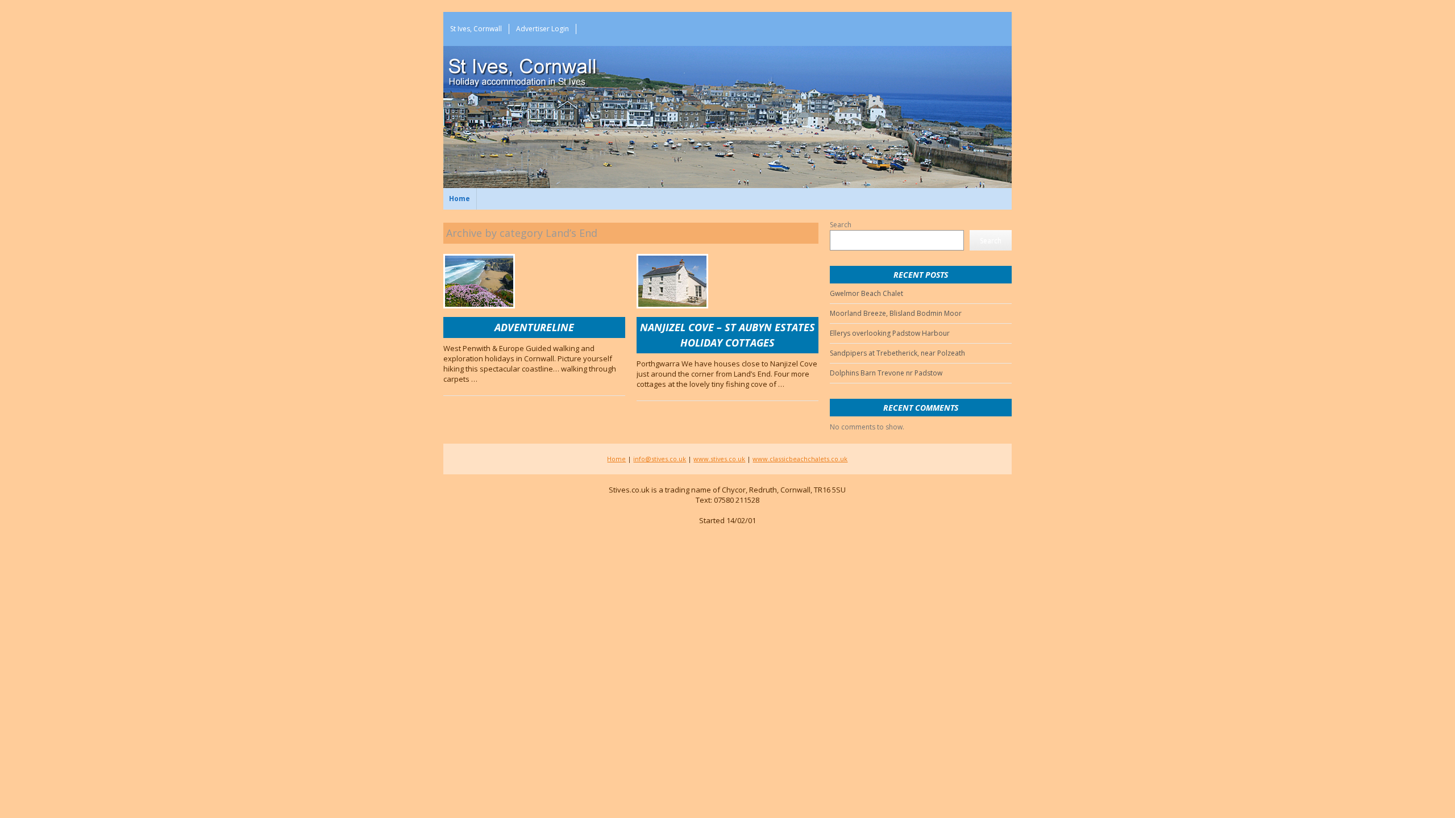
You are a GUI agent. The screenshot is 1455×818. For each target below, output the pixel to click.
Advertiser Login (542, 29)
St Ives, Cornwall (476, 29)
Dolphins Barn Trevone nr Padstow (886, 373)
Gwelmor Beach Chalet (866, 293)
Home (459, 198)
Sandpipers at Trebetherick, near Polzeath (897, 353)
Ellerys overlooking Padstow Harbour (890, 333)
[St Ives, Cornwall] (540, 68)
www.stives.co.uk (719, 458)
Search (840, 224)
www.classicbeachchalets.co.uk (800, 458)
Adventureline (534, 327)
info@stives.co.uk (659, 458)
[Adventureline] (479, 281)
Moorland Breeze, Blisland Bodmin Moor (896, 313)
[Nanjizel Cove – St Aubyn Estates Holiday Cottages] (672, 281)
